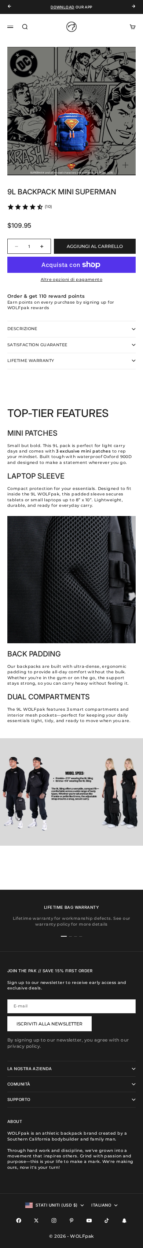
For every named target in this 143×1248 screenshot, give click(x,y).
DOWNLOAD (62, 7)
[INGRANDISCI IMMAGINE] (125, 165)
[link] (29, 207)
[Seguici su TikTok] (107, 1220)
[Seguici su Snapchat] (124, 1220)
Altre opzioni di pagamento (71, 279)
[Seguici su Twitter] (36, 1220)
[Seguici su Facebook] (19, 1220)
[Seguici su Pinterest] (71, 1220)
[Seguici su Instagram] (54, 1220)
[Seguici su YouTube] (89, 1220)
